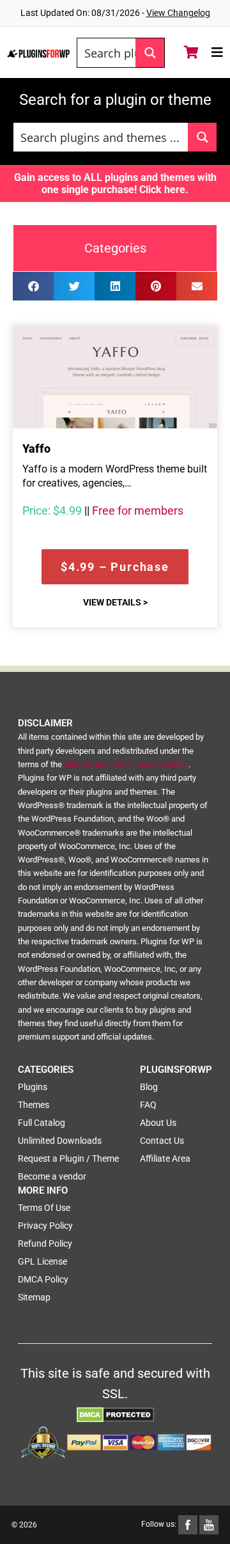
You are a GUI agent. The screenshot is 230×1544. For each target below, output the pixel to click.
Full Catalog (41, 1123)
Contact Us (162, 1140)
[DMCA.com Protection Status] (115, 1414)
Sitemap (34, 1297)
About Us (158, 1123)
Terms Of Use (44, 1208)
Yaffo (36, 448)
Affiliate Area (165, 1158)
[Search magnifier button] (149, 52)
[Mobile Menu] (217, 52)
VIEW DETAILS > (115, 602)
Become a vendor (52, 1176)
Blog (149, 1087)
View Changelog (178, 13)
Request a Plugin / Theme (68, 1158)
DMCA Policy (43, 1279)
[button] (33, 286)
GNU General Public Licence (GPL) (126, 764)
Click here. (163, 189)
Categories (115, 248)
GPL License (42, 1261)
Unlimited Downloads (60, 1140)
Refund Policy (45, 1243)
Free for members (137, 510)
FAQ (148, 1105)
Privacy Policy (45, 1225)
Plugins (32, 1087)
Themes (33, 1105)
